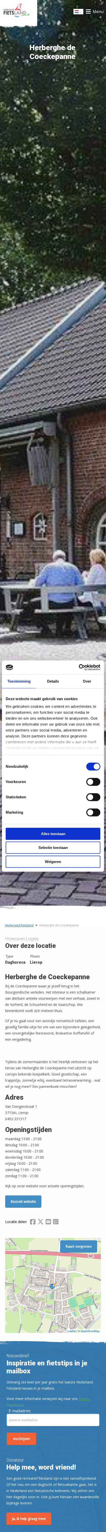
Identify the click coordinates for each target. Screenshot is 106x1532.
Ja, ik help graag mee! (29, 1518)
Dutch (79, 13)
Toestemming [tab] (19, 681)
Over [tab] (87, 681)
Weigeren (53, 862)
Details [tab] (53, 681)
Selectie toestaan (53, 847)
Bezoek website (23, 1201)
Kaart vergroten (79, 1246)
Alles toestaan (53, 834)
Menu (98, 11)
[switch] (93, 784)
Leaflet (72, 1331)
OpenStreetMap (90, 1331)
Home (18, 11)
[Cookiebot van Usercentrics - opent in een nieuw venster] (78, 667)
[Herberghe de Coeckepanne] (53, 1285)
